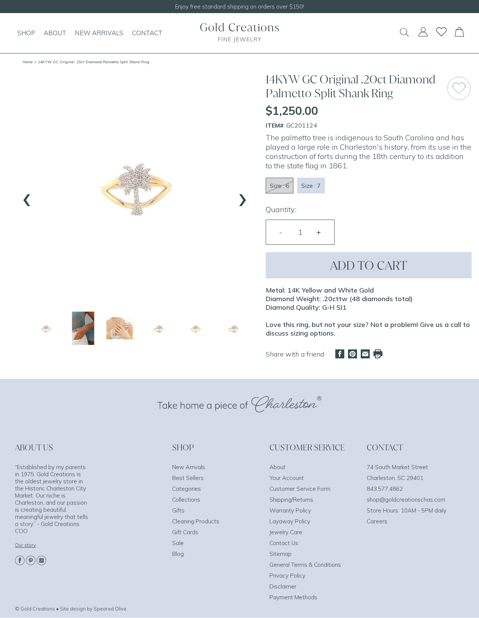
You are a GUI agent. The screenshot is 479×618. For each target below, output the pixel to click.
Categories (186, 488)
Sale (178, 543)
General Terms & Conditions (305, 564)
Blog (178, 553)
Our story (25, 545)
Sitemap (280, 553)
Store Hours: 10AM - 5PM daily (406, 510)
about (55, 33)
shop (26, 33)
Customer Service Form (299, 488)
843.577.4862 (385, 488)
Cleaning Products (195, 521)
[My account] (422, 35)
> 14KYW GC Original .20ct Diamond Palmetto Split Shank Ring (91, 61)
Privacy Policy (287, 575)
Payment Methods (293, 597)
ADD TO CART (368, 265)
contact (147, 33)
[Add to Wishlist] (459, 88)
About (277, 467)
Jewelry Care (285, 532)
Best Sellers (188, 477)
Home (27, 61)
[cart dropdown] (459, 34)
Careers (377, 521)
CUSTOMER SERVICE (307, 447)
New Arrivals (188, 467)
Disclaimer (282, 586)
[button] (45, 328)
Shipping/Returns (291, 499)
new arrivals (99, 33)
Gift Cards (185, 532)
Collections (186, 499)
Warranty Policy (290, 510)
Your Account (286, 477)
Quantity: (281, 209)
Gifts (178, 510)
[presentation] (26, 196)
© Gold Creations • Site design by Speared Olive (70, 609)
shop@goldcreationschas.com (406, 499)
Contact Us (283, 543)
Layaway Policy (289, 521)
